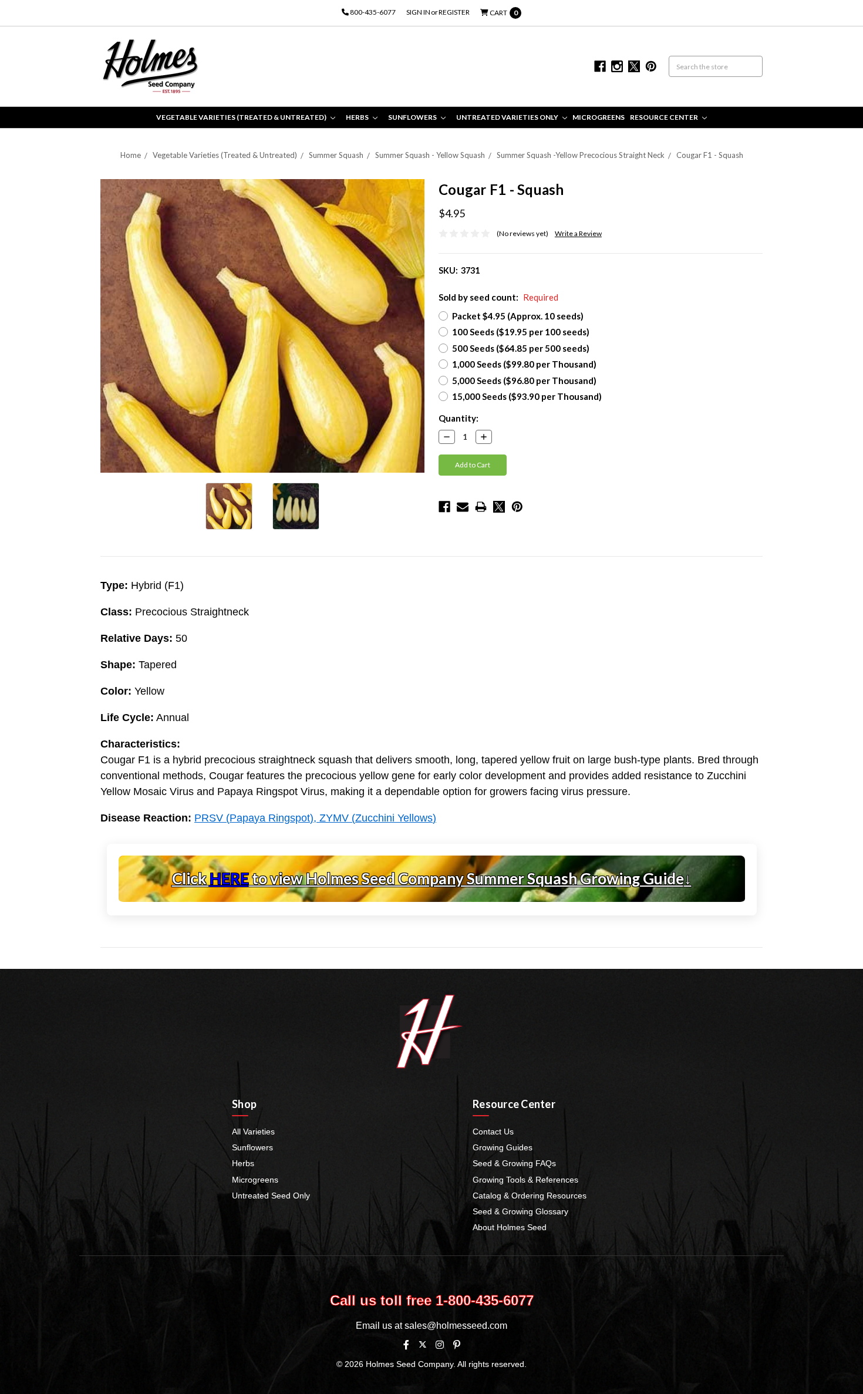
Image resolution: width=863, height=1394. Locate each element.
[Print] (481, 507)
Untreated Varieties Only (507, 117)
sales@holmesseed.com (455, 1326)
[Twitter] (499, 507)
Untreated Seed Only (271, 1195)
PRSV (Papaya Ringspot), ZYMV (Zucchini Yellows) (315, 818)
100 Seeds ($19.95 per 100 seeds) (520, 331)
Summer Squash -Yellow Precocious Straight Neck (581, 155)
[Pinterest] (517, 507)
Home (130, 155)
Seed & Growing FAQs (514, 1163)
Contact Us (493, 1131)
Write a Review (578, 233)
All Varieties (253, 1131)
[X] (422, 1344)
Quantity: (458, 418)
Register (454, 12)
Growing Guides (502, 1147)
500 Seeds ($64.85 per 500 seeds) (520, 348)
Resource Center (664, 117)
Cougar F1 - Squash (709, 155)
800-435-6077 (372, 12)
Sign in (418, 12)
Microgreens (598, 117)
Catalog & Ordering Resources (529, 1195)
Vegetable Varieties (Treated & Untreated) (242, 117)
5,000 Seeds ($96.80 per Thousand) (524, 380)
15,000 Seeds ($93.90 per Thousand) (527, 396)
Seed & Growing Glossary (520, 1211)
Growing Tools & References (525, 1179)
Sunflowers (413, 117)
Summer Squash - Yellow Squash (430, 155)
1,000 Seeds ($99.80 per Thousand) (524, 364)
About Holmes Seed (510, 1227)
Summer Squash (336, 155)
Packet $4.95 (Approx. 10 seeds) (518, 316)
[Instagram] (440, 1344)
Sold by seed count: (498, 297)
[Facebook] (444, 507)
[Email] (462, 507)
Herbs (358, 117)
